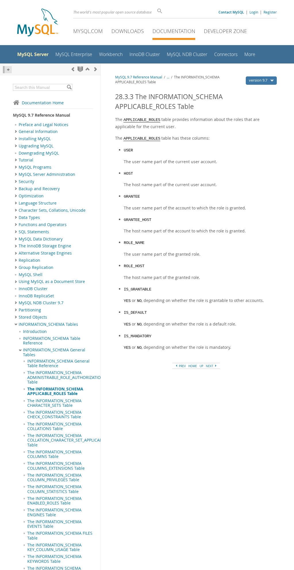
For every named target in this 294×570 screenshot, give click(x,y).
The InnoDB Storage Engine (45, 246)
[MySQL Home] (37, 23)
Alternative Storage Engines (45, 253)
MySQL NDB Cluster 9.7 (41, 302)
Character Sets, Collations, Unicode (52, 210)
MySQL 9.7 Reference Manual (138, 77)
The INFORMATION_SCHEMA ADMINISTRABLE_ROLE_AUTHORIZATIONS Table (66, 377)
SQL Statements (34, 231)
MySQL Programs (35, 167)
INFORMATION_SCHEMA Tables (48, 324)
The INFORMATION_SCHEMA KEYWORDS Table (54, 559)
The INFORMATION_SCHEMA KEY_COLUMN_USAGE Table (54, 547)
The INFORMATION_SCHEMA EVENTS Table (54, 524)
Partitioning (30, 310)
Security (26, 181)
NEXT (210, 366)
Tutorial (26, 160)
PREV (182, 366)
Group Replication (36, 267)
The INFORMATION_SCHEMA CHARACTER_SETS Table (54, 403)
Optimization (31, 196)
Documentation (173, 31)
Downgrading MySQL (39, 153)
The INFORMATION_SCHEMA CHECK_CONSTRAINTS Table (54, 414)
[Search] (69, 87)
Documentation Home (43, 102)
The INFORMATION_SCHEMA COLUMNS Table (54, 454)
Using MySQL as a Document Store (52, 281)
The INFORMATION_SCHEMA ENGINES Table (54, 512)
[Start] (80, 69)
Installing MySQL (35, 138)
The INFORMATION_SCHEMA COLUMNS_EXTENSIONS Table (56, 466)
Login (253, 12)
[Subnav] (16, 131)
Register (270, 12)
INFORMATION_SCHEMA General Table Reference (58, 363)
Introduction (35, 331)
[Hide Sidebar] (7, 69)
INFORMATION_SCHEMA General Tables (54, 352)
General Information (38, 131)
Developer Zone (225, 31)
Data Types (29, 217)
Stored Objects (33, 317)
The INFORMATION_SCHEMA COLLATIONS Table (54, 426)
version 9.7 (258, 80)
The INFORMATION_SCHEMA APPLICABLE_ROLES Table (55, 391)
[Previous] (72, 69)
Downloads (127, 31)
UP (201, 366)
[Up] (87, 69)
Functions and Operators (43, 224)
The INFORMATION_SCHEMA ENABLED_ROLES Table (54, 501)
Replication (29, 260)
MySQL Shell (30, 274)
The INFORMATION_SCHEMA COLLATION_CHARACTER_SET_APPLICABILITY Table (69, 440)
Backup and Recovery (39, 188)
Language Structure (38, 203)
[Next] (95, 69)
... (168, 77)
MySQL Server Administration (47, 174)
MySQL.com (88, 31)
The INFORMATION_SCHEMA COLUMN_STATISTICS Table (54, 489)
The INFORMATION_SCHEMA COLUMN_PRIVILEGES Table (54, 477)
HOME (192, 366)
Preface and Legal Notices (43, 124)
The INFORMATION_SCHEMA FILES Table (59, 535)
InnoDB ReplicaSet (36, 296)
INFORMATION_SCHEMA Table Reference (51, 341)
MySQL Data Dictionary (41, 239)
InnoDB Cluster (33, 288)
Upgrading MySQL (36, 146)
